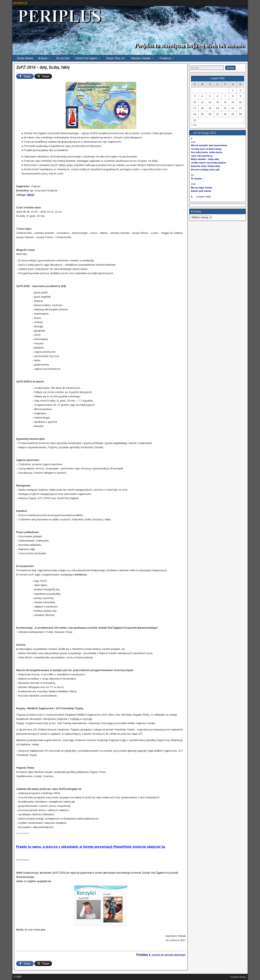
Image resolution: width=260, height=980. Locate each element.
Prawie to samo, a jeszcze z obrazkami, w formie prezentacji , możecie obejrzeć (88, 847)
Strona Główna (25, 58)
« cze (194, 125)
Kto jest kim (63, 58)
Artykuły (42, 58)
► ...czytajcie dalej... (202, 196)
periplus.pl (20, 3)
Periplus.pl (165, 58)
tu (163, 847)
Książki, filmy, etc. (116, 58)
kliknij (31, 194)
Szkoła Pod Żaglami (86, 58)
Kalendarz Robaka (141, 58)
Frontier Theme (238, 977)
